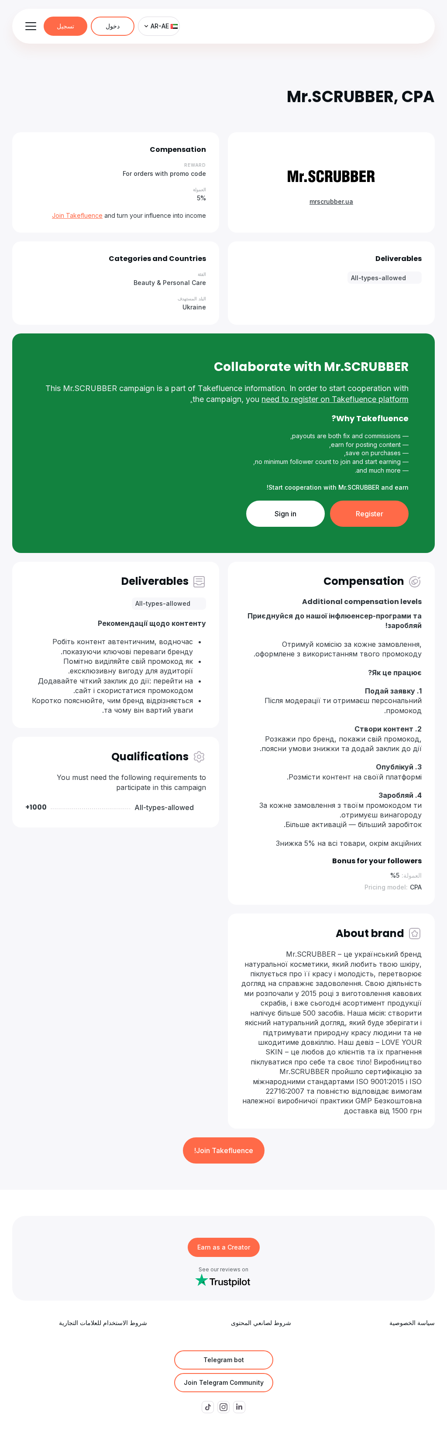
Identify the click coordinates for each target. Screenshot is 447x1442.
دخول (113, 26)
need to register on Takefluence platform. (299, 399)
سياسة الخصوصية (412, 1322)
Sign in (285, 513)
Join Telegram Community (224, 1382)
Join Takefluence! (223, 1150)
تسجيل (65, 26)
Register (369, 513)
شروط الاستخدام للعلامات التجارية (103, 1322)
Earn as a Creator (223, 1247)
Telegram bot (223, 1359)
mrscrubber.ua (331, 201)
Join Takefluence (77, 215)
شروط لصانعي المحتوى (261, 1322)
